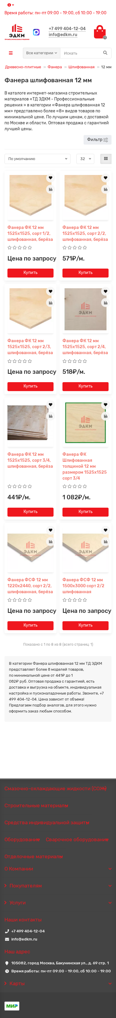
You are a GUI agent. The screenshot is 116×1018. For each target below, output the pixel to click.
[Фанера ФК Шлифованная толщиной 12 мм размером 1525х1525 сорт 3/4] (85, 423)
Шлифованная (81, 67)
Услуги (18, 903)
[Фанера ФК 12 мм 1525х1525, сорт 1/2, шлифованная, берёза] (30, 196)
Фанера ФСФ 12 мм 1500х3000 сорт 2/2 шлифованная (83, 585)
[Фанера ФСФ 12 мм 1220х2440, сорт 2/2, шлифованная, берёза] (30, 548)
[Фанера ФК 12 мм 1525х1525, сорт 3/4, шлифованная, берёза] (30, 423)
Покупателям (26, 886)
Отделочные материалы (33, 856)
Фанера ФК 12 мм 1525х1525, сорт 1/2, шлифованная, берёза (30, 233)
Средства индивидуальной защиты (46, 822)
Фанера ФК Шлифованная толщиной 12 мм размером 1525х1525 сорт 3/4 (84, 466)
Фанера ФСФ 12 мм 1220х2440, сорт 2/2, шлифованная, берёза (30, 585)
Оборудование (22, 839)
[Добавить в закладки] (50, 177)
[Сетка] (106, 159)
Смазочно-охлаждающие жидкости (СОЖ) (55, 788)
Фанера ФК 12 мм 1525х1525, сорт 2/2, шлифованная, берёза (85, 233)
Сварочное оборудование (77, 839)
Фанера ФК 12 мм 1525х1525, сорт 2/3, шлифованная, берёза (30, 346)
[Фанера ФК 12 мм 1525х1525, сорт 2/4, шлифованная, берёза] (85, 309)
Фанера (55, 67)
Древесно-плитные (23, 67)
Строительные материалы (36, 805)
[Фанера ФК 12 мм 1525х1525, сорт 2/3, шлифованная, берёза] (30, 309)
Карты (17, 983)
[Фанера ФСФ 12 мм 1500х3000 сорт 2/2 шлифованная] (85, 548)
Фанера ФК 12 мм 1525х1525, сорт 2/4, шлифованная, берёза (85, 346)
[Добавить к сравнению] (50, 189)
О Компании (18, 869)
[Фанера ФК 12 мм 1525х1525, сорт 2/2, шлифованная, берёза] (85, 196)
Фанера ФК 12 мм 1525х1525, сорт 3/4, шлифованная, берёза (30, 460)
